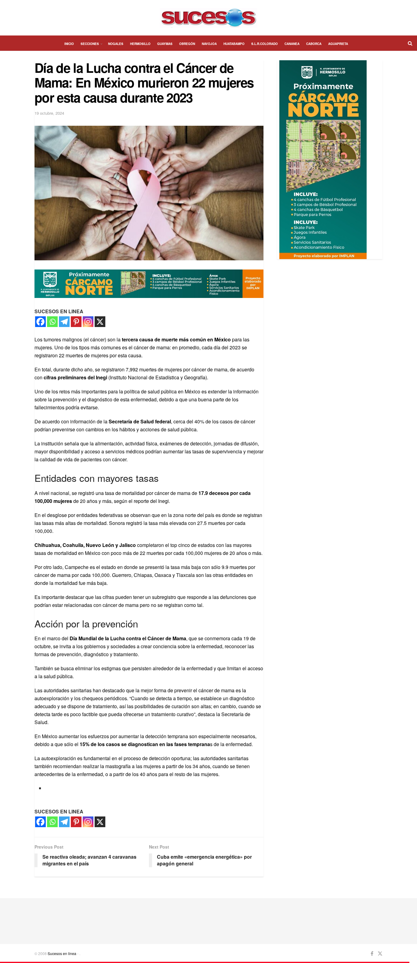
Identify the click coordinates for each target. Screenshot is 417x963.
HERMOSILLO (140, 44)
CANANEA (292, 44)
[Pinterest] (76, 321)
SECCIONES (90, 44)
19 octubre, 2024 (49, 113)
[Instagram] (88, 321)
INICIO (69, 44)
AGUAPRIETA (338, 44)
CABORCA (313, 44)
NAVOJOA (209, 44)
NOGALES (115, 44)
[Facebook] (40, 321)
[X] (100, 321)
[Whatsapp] (52, 321)
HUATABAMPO (234, 44)
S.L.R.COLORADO (264, 44)
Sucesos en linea (62, 953)
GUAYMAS (164, 44)
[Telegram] (64, 321)
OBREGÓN (187, 44)
